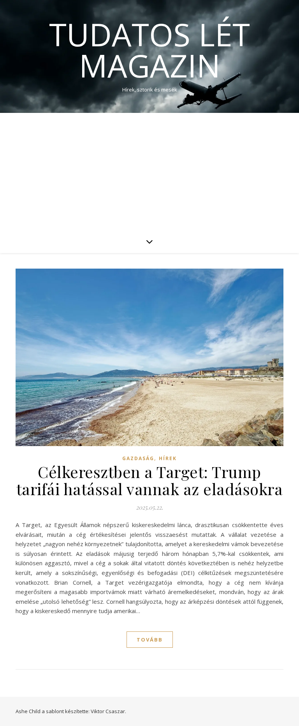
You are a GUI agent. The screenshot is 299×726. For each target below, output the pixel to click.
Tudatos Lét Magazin (149, 50)
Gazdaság (138, 458)
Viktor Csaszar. (108, 711)
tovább (150, 639)
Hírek (168, 458)
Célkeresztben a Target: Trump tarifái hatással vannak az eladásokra (149, 480)
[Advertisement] (149, 171)
